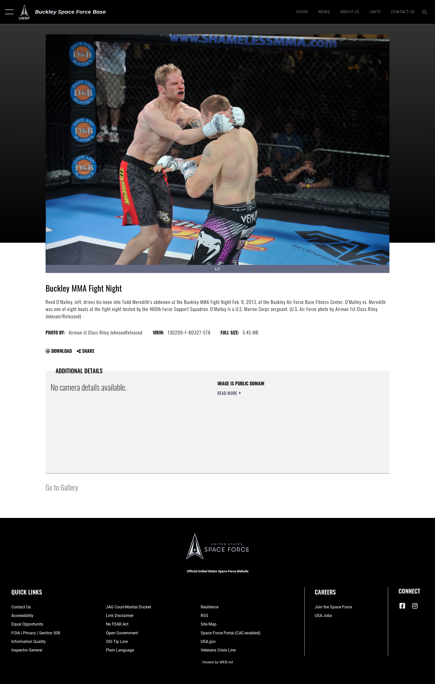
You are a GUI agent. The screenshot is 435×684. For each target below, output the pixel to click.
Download (61, 351)
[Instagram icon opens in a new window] (415, 606)
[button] (8, 12)
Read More (228, 393)
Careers (325, 591)
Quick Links (26, 591)
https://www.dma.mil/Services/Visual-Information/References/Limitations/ (277, 425)
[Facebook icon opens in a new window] (402, 606)
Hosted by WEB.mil (217, 662)
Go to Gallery (62, 487)
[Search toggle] (425, 12)
